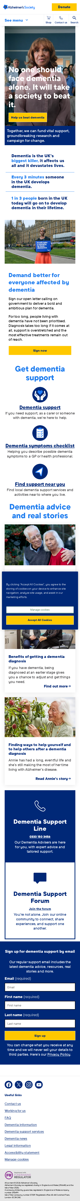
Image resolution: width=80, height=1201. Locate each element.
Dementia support (40, 407)
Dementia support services (24, 1131)
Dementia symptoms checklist (40, 445)
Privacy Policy (58, 1054)
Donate (64, 7)
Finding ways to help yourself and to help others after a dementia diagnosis (40, 749)
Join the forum (40, 909)
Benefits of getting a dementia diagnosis (37, 658)
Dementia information (21, 1125)
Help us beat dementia (27, 117)
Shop (48, 22)
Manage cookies (17, 1159)
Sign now (40, 350)
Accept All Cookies (40, 620)
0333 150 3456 (40, 836)
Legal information (18, 1145)
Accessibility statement (22, 1152)
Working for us (15, 1111)
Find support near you (40, 484)
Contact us (13, 1104)
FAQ (8, 1118)
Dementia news (16, 1138)
